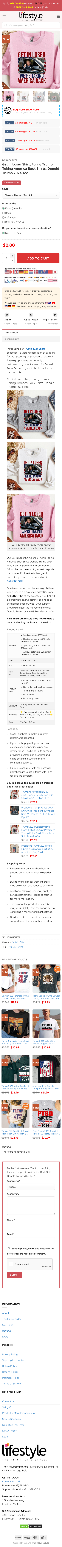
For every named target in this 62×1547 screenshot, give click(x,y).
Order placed (11, 323)
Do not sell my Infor (13, 1424)
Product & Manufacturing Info (18, 1413)
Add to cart (38, 258)
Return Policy (9, 1366)
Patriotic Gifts (9, 160)
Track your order (11, 1318)
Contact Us (8, 1401)
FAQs (5, 1336)
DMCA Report (9, 1430)
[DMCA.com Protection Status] (31, 1526)
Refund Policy (10, 1371)
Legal (5, 1436)
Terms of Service (11, 1383)
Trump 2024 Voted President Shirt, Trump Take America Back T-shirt (15, 1087)
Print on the (9, 203)
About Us (7, 1313)
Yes (19, 232)
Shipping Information (13, 1360)
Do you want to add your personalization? (26, 228)
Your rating (13, 1181)
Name (11, 1220)
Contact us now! (11, 1481)
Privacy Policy (10, 1354)
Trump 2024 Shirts (34, 348)
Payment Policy (11, 1377)
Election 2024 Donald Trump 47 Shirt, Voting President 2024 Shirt (15, 997)
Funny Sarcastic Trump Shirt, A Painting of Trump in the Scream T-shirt (15, 1042)
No (7, 232)
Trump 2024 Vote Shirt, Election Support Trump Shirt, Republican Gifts (44, 1042)
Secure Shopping (11, 1418)
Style (6, 188)
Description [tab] (11, 332)
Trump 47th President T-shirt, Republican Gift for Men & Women (15, 1132)
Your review (13, 1194)
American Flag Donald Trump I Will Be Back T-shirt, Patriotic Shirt (46, 1087)
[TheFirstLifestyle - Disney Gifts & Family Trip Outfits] (31, 16)
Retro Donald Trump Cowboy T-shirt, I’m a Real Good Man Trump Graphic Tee (46, 997)
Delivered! (52, 323)
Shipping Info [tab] (12, 339)
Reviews (6, 1330)
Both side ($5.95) (14, 221)
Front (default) (13, 208)
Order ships (31, 323)
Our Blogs (7, 1324)
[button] (4, 16)
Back (8, 212)
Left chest (10, 217)
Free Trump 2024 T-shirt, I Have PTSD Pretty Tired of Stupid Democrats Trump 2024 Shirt (46, 1132)
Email (10, 1234)
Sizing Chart (8, 1407)
